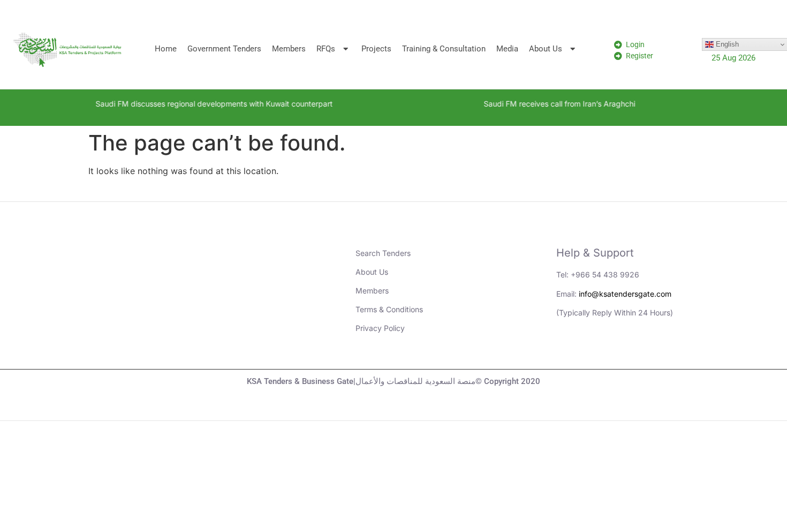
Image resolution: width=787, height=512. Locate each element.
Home (166, 49)
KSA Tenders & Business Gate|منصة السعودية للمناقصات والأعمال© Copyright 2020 (393, 381)
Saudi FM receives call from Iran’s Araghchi (545, 103)
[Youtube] (599, 350)
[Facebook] (658, 350)
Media (507, 49)
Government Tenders (224, 49)
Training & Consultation (444, 49)
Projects (376, 49)
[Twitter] (628, 350)
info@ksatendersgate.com (625, 293)
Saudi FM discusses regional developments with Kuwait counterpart (200, 103)
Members (289, 49)
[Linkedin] (569, 350)
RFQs (325, 49)
